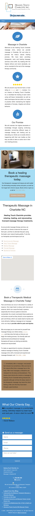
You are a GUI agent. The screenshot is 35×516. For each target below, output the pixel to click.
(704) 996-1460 (19, 190)
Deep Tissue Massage (10, 243)
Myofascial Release (9, 250)
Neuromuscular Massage (11, 241)
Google (13, 90)
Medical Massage (9, 246)
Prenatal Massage (9, 248)
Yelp (20, 90)
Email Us (18, 479)
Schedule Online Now (17, 26)
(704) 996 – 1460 (20, 355)
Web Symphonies (22, 512)
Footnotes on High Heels (10, 497)
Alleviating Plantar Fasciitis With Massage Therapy (16, 507)
